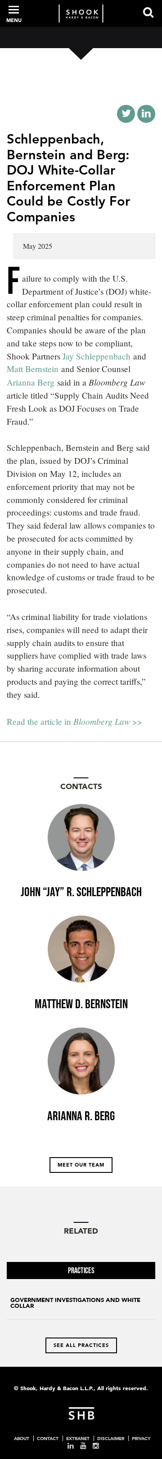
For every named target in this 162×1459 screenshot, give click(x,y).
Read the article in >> (74, 721)
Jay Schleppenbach (96, 356)
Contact (47, 1438)
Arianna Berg (30, 382)
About (21, 1438)
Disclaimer (110, 1438)
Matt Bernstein (32, 368)
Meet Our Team (81, 1165)
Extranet (78, 1438)
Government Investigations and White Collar (75, 1303)
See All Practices (81, 1345)
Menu (14, 20)
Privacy (141, 1438)
